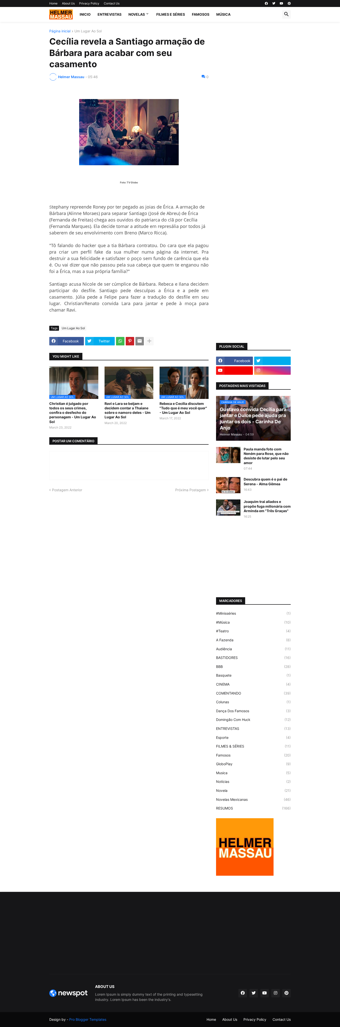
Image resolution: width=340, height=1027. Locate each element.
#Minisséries (253, 613)
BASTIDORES (253, 657)
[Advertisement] (253, 104)
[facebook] (266, 3)
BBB (253, 666)
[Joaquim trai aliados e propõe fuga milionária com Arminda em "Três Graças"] (228, 507)
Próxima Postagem (190, 490)
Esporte (253, 737)
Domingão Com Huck (253, 719)
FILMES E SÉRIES (170, 14)
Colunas (253, 702)
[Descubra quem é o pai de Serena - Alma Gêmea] (228, 485)
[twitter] (273, 3)
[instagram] (272, 370)
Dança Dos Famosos (253, 711)
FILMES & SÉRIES (253, 746)
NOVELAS (136, 14)
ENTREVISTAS (109, 14)
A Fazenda (253, 640)
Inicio (85, 14)
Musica (253, 773)
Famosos (253, 755)
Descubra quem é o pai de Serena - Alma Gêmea (265, 481)
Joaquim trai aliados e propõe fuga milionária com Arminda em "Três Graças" (267, 506)
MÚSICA (223, 14)
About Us (68, 3)
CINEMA (253, 684)
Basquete (253, 675)
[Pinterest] (130, 341)
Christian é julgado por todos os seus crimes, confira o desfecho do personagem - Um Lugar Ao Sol (72, 412)
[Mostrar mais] (149, 341)
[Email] (139, 341)
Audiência (253, 649)
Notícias (253, 781)
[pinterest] (289, 3)
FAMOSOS (200, 14)
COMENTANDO (253, 693)
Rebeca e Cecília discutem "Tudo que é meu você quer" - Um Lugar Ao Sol (183, 408)
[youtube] (281, 3)
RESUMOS (253, 808)
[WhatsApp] (120, 341)
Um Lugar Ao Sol (88, 31)
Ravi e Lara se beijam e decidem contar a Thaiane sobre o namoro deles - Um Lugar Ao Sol (128, 410)
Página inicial (59, 31)
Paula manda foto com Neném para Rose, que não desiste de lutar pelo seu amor (266, 456)
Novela (253, 790)
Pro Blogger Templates (87, 1019)
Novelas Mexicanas (253, 799)
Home (53, 3)
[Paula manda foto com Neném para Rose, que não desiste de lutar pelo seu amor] (228, 455)
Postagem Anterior (67, 490)
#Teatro (253, 631)
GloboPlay (253, 764)
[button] (286, 14)
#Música (253, 622)
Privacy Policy (89, 3)
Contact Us (111, 3)
